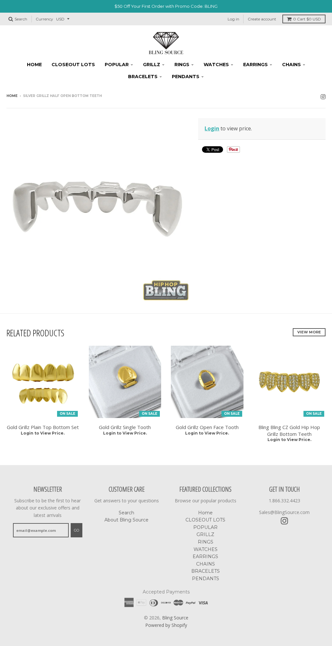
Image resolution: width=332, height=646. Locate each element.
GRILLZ (151, 64)
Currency (44, 19)
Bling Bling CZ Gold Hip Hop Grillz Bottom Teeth (289, 430)
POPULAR (117, 64)
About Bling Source (126, 520)
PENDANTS (185, 76)
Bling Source (175, 618)
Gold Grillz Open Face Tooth (207, 427)
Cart (307, 19)
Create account (262, 19)
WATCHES (216, 64)
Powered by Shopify (166, 625)
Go (76, 530)
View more (309, 332)
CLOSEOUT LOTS (73, 64)
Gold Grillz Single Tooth (125, 427)
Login (212, 128)
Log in (233, 19)
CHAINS (291, 64)
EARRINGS (255, 64)
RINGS (181, 64)
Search (126, 513)
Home (34, 64)
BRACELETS (143, 76)
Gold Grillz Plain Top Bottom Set (43, 427)
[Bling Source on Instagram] (323, 96)
